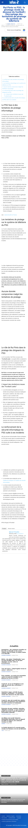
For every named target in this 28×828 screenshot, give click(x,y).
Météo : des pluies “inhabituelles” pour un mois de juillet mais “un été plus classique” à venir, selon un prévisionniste (13, 661)
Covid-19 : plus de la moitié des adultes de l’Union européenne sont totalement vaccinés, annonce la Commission (13, 701)
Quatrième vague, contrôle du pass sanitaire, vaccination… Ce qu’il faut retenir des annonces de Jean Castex (12, 693)
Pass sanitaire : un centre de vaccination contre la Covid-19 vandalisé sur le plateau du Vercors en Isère (13, 677)
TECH (2, 730)
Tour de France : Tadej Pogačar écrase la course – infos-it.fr (13, 669)
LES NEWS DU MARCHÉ (10, 25)
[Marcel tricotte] (5, 24)
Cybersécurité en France (10, 215)
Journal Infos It (20, 533)
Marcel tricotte (14, 532)
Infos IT (3, 25)
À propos (4, 528)
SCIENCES (3, 723)
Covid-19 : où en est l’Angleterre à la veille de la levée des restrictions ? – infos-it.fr (12, 685)
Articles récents (11, 528)
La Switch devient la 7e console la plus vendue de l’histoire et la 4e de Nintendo (13, 728)
